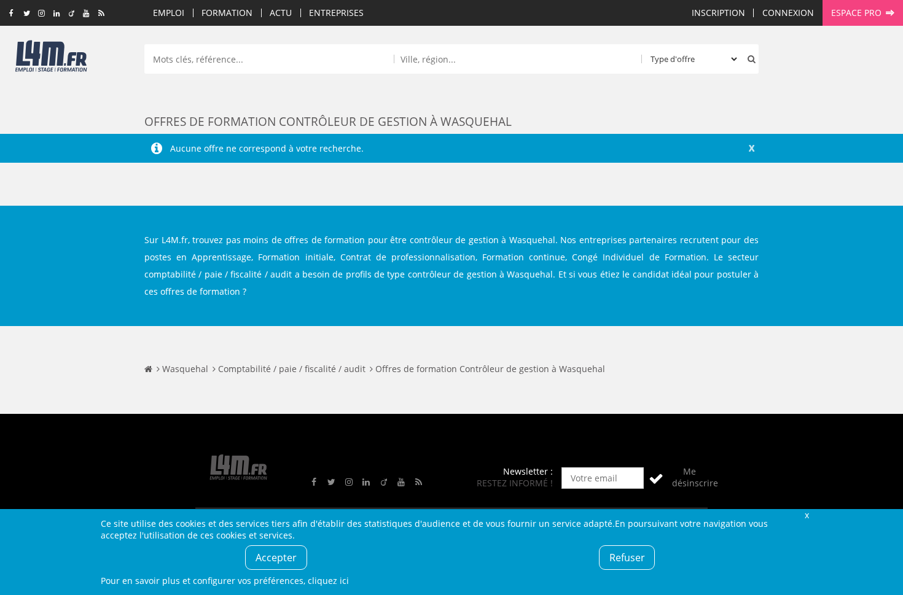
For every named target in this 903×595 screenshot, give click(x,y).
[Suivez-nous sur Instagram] (41, 13)
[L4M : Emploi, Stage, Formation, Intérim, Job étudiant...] (51, 60)
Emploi (168, 12)
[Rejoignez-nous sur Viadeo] (71, 13)
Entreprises (336, 12)
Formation (226, 12)
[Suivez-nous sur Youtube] (86, 13)
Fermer (806, 515)
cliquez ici (328, 580)
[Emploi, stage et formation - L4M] (148, 369)
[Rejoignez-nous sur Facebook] (11, 13)
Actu (281, 12)
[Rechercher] (749, 59)
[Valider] (656, 478)
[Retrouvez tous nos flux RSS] (101, 13)
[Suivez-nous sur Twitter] (26, 13)
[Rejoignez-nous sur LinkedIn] (56, 13)
